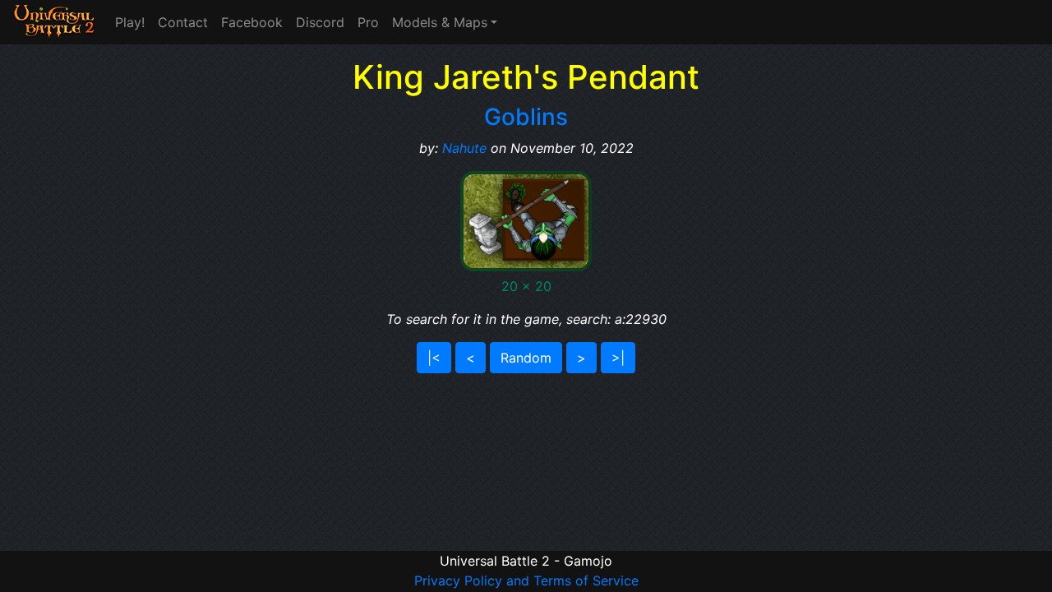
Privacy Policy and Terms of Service (526, 580)
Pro (368, 22)
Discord (320, 22)
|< (434, 357)
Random (526, 357)
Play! (130, 22)
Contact (183, 22)
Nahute (464, 148)
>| (618, 357)
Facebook (252, 22)
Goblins (526, 117)
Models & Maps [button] (439, 22)
